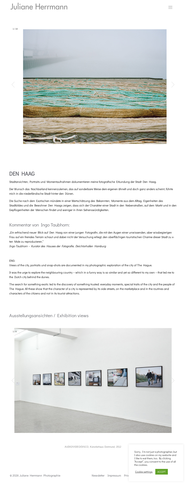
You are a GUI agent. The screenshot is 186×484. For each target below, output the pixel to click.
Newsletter (98, 475)
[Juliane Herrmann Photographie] (39, 7)
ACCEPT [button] (161, 471)
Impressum (114, 475)
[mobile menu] (170, 7)
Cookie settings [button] (144, 471)
